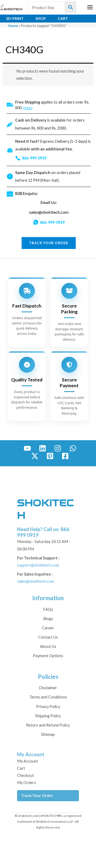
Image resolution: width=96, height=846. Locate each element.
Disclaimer (48, 687)
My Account (27, 761)
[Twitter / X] (34, 456)
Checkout (25, 775)
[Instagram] (57, 448)
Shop (40, 18)
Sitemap (48, 734)
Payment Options (48, 655)
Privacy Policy (48, 706)
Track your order (48, 243)
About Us (48, 646)
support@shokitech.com (38, 565)
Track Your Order (37, 795)
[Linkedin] (42, 448)
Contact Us (48, 637)
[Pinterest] (50, 456)
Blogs (48, 618)
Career (48, 628)
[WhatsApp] (73, 448)
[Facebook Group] (65, 456)
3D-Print (15, 18)
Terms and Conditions (48, 697)
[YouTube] (27, 448)
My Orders (26, 782)
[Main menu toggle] (90, 7)
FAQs (48, 609)
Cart (63, 18)
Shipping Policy (48, 716)
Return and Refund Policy (48, 725)
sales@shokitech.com (49, 212)
